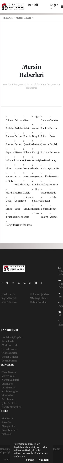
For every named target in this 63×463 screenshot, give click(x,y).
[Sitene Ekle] (43, 283)
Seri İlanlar (8, 399)
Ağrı (36, 116)
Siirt (54, 197)
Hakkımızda (9, 294)
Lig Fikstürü (8, 387)
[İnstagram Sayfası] (14, 283)
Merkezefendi (9, 345)
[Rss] (31, 283)
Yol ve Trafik (9, 376)
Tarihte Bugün (10, 391)
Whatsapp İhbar (38, 298)
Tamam (44, 459)
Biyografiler (8, 426)
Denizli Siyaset (10, 349)
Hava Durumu (9, 372)
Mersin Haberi (23, 17)
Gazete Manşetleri (12, 407)
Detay (30, 459)
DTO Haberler (9, 352)
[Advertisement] (31, 42)
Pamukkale (8, 341)
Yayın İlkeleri (9, 298)
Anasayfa (8, 17)
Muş (36, 189)
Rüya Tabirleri (9, 430)
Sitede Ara (7, 418)
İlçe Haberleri (9, 360)
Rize (28, 197)
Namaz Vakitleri (10, 379)
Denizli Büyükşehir (12, 337)
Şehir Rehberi (9, 403)
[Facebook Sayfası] (3, 283)
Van (36, 213)
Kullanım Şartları (39, 294)
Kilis (10, 181)
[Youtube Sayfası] (20, 283)
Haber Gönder (38, 302)
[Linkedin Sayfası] (26, 283)
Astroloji (6, 433)
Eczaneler (7, 383)
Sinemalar (7, 395)
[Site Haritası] (37, 283)
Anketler (6, 422)
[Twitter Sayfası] (8, 283)
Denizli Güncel (10, 356)
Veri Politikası (9, 302)
